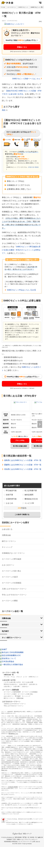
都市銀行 (5, 625)
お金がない (25, 686)
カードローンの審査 (10, 601)
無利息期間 (29, 495)
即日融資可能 (11, 490)
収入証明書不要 (31, 490)
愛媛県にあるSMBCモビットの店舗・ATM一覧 (22, 465)
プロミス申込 (19, 440)
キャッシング (7, 547)
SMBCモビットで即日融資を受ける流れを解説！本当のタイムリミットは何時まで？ (21, 250)
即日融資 (18, 696)
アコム (13, 677)
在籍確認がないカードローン (13, 553)
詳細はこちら (22, 47)
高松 (4, 110)
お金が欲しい (8, 686)
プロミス (19, 677)
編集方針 (40, 837)
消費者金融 (6, 535)
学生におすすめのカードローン (14, 595)
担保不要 (9, 495)
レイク (25, 677)
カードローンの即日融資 (11, 559)
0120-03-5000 (33, 167)
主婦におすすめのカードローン (14, 589)
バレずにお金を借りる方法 (12, 682)
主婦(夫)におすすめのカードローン (15, 704)
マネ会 (3, 7)
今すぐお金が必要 (27, 682)
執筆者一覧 (33, 837)
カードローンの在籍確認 (11, 583)
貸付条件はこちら (13, 733)
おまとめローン (8, 565)
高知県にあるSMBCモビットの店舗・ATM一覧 (22, 469)
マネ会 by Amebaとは (7, 837)
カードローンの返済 (10, 577)
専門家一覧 (26, 837)
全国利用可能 (11, 499)
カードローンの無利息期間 (12, 692)
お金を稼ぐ (17, 686)
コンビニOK (29, 503)
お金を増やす (23, 684)
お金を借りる (7, 529)
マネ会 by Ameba (13, 786)
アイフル (6, 677)
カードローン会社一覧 (10, 672)
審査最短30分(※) (31, 499)
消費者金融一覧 (9, 674)
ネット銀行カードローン (11, 637)
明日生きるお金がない (11, 684)
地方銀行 (5, 631)
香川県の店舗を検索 (20, 446)
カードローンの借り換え (11, 571)
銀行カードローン (9, 541)
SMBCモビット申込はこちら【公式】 (22, 290)
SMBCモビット (23, 7)
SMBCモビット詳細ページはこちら (26, 78)
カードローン (11, 7)
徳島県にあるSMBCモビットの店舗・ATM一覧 (22, 460)
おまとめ (9, 503)
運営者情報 (18, 837)
